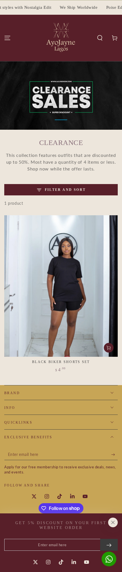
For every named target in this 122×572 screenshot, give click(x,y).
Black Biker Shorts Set (61, 362)
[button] (99, 38)
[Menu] (7, 38)
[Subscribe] (114, 454)
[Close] (113, 522)
